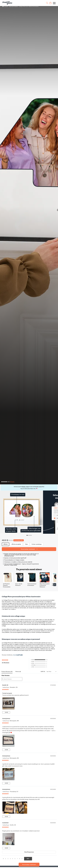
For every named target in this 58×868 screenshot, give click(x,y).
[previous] (3, 584)
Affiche (5, 544)
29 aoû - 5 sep (25, 486)
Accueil (6, 6)
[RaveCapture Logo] (18, 655)
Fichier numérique (37, 544)
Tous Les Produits (13, 6)
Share (6, 712)
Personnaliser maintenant (29, 864)
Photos (18, 671)
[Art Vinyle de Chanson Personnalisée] (8, 582)
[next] (54, 584)
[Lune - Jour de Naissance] (20, 582)
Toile (26, 544)
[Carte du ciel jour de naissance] (32, 582)
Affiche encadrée (16, 544)
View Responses (29, 852)
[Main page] (7, 3)
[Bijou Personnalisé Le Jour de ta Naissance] (45, 582)
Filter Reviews (6, 675)
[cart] (50, 3)
